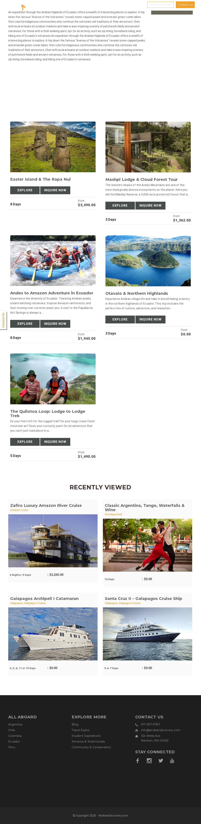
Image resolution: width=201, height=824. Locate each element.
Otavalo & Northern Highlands (136, 293)
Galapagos (16, 603)
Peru (11, 747)
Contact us (185, 4)
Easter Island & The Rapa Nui (40, 179)
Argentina (15, 724)
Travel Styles (80, 730)
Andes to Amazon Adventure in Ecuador (51, 293)
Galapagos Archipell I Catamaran (44, 598)
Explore (25, 190)
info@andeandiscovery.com (161, 730)
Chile (11, 730)
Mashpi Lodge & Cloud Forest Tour (141, 179)
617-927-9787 (150, 724)
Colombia (15, 736)
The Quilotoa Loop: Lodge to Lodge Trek (47, 413)
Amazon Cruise (19, 510)
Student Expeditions (86, 736)
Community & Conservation (91, 747)
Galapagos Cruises (35, 603)
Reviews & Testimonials (88, 741)
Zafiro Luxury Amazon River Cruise (46, 505)
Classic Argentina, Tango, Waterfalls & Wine (145, 507)
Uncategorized (113, 514)
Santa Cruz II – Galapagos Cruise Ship (143, 598)
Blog (75, 724)
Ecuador (14, 741)
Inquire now (55, 190)
